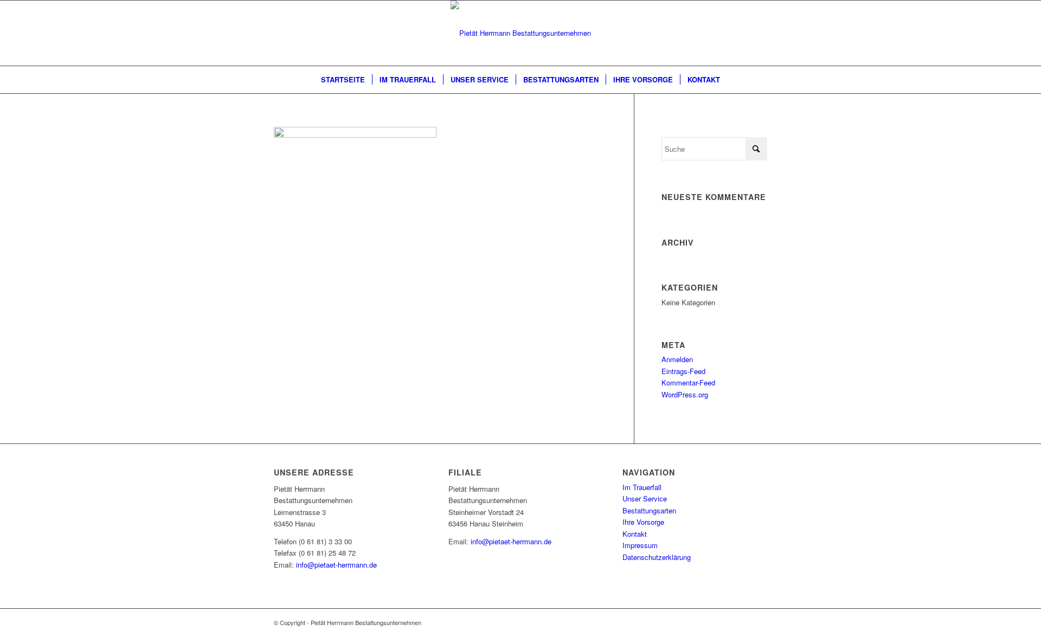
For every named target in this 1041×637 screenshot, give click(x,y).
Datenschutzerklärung (656, 557)
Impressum (640, 545)
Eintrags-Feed (683, 371)
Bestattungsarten (649, 510)
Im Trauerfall (641, 487)
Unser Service (644, 498)
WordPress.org (684, 394)
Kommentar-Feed (688, 382)
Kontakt (634, 534)
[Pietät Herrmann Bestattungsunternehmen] (521, 33)
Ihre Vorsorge (643, 522)
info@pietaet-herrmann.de (336, 564)
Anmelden (677, 359)
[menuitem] (343, 79)
